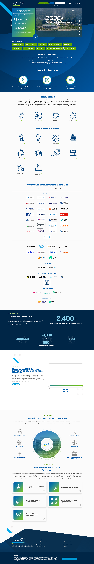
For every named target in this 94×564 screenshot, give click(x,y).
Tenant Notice (65, 546)
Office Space (67, 44)
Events (51, 3)
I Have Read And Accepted (70, 558)
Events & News (65, 542)
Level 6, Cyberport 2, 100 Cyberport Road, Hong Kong (46, 541)
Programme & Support (53, 5)
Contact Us (64, 550)
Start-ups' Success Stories (67, 544)
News (74, 5)
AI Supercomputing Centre (55, 48)
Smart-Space (17, 48)
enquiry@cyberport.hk (41, 546)
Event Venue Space (55, 44)
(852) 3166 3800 (40, 542)
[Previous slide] (64, 390)
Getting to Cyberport (43, 3)
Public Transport (31, 44)
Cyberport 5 (61, 5)
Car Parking (42, 44)
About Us (46, 5)
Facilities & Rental (68, 5)
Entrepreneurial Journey (67, 541)
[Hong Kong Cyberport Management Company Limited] (13, 5)
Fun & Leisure (79, 5)
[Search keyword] (55, 3)
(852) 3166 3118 (39, 544)
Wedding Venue (70, 48)
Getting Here (65, 548)
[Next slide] (67, 390)
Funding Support (18, 44)
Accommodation (29, 48)
